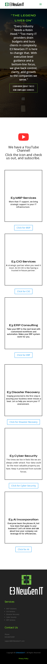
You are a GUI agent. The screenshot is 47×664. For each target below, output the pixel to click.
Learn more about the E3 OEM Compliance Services (23, 88)
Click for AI (23, 549)
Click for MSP (23, 227)
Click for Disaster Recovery (23, 421)
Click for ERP (23, 355)
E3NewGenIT (20, 653)
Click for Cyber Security (23, 485)
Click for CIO (23, 291)
